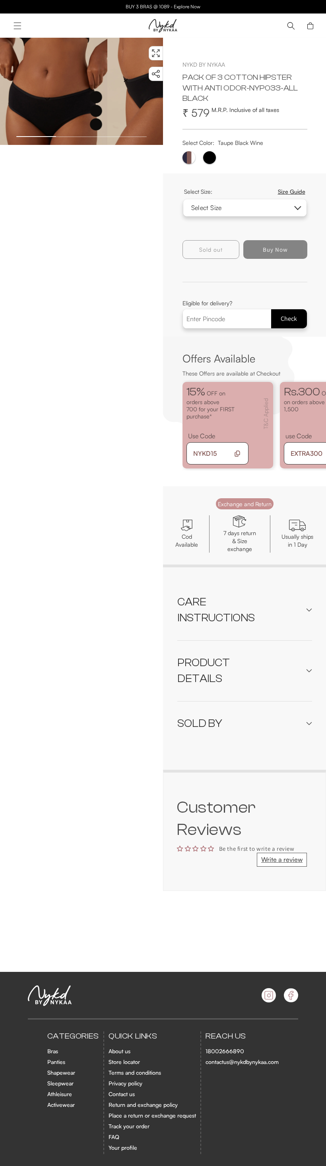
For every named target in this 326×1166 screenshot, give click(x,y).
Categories (73, 1036)
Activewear (61, 1104)
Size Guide (291, 191)
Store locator (124, 1061)
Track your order (129, 1126)
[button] (17, 26)
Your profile (123, 1147)
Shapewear (61, 1072)
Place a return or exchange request (152, 1115)
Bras (52, 1051)
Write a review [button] (282, 859)
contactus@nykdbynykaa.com (242, 1061)
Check (289, 318)
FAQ (114, 1136)
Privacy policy (125, 1083)
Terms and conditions (135, 1072)
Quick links (133, 1036)
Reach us (226, 1036)
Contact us (122, 1094)
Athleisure (59, 1094)
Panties (56, 1061)
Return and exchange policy (143, 1104)
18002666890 (225, 1051)
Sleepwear (60, 1083)
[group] (53, 91)
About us (119, 1051)
